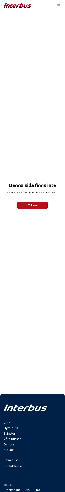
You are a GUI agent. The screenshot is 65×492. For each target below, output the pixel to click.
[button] (58, 5)
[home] (17, 5)
